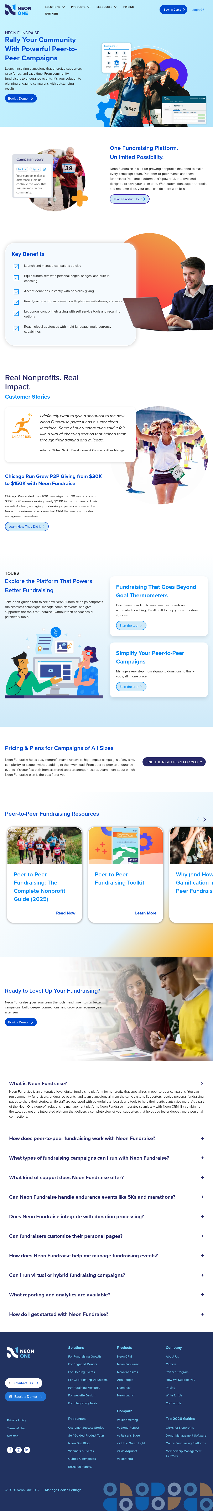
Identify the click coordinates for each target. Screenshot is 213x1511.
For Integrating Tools (82, 1403)
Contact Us (23, 1383)
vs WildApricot (127, 1451)
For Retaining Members (84, 1387)
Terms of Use (16, 1428)
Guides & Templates (82, 1459)
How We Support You (180, 1380)
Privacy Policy (16, 1420)
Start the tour (129, 625)
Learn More (145, 913)
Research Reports (80, 1466)
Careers (171, 1364)
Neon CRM (124, 1356)
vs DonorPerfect (128, 1427)
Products (78, 7)
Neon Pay (123, 1387)
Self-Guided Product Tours (86, 1435)
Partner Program (177, 1372)
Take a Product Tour (127, 199)
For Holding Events (81, 1372)
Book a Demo (172, 9)
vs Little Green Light (131, 1443)
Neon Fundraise (128, 1364)
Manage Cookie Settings (63, 1490)
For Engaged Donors (82, 1364)
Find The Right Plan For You (172, 762)
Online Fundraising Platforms (186, 1443)
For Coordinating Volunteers (88, 1380)
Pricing (128, 7)
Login (196, 9)
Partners (51, 14)
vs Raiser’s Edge (128, 1435)
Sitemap (13, 1436)
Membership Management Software (184, 1453)
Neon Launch (126, 1395)
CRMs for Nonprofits (180, 1427)
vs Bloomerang (127, 1420)
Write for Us (174, 1395)
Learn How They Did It (25, 526)
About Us (172, 1356)
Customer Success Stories (86, 1427)
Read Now (65, 913)
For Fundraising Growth (84, 1356)
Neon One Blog (79, 1443)
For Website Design (81, 1395)
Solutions (52, 7)
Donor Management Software (186, 1435)
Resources (104, 7)
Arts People (125, 1380)
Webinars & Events (81, 1451)
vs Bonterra (125, 1459)
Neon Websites (127, 1372)
